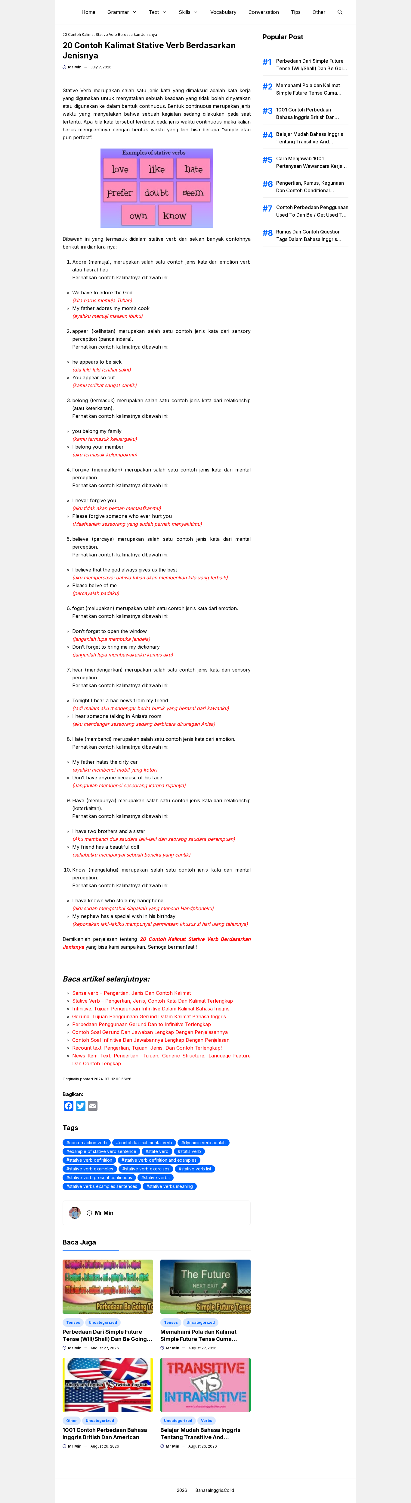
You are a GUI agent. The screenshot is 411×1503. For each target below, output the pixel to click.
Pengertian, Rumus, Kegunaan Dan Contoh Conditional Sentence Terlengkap (310, 190)
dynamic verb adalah (205, 1142)
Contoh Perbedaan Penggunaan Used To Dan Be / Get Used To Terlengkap (312, 214)
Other (319, 12)
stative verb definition (90, 1160)
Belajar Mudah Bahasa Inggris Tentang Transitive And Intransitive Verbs (200, 1437)
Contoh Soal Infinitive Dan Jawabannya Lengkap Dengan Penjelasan (151, 1040)
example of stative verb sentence (102, 1151)
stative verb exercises (147, 1168)
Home (88, 12)
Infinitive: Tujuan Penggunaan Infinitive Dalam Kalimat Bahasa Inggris (151, 1009)
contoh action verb (88, 1142)
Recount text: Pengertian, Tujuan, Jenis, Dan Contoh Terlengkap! (147, 1048)
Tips (296, 12)
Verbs (206, 1420)
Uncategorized (103, 1322)
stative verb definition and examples (160, 1160)
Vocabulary (223, 12)
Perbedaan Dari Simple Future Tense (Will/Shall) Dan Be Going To (105, 1339)
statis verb (191, 1151)
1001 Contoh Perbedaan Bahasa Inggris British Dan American (305, 117)
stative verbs (157, 1177)
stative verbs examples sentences (103, 1186)
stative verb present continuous (100, 1177)
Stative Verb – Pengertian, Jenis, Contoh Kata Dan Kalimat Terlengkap (152, 1001)
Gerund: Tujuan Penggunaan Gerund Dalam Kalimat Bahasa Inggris (149, 1016)
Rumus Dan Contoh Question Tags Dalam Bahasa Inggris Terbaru (308, 239)
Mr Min (75, 67)
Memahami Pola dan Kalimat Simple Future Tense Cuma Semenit (198, 1339)
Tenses (73, 1322)
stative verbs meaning (171, 1186)
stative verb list (196, 1168)
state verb (158, 1151)
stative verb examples (91, 1168)
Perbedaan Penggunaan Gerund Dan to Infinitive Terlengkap (141, 1024)
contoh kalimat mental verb (145, 1142)
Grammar (118, 12)
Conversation (264, 12)
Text (154, 12)
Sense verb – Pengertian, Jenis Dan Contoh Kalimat (131, 993)
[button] (340, 12)
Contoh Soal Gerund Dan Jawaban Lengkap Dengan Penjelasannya (150, 1032)
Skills (184, 12)
